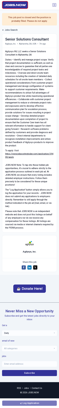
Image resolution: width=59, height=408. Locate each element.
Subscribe (29, 373)
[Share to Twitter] (35, 267)
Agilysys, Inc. (10, 44)
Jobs (26, 388)
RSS (19, 388)
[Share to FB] (24, 267)
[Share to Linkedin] (29, 267)
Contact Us (37, 388)
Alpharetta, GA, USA (27, 44)
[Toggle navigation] (54, 5)
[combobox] (29, 333)
